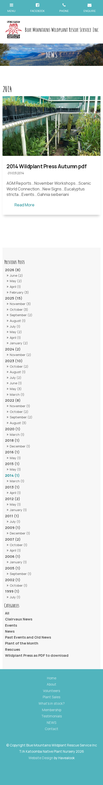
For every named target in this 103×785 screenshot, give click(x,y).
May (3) (16, 389)
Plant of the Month (21, 643)
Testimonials (51, 716)
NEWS (51, 722)
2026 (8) (13, 269)
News (9, 631)
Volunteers (51, 691)
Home (51, 678)
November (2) (20, 354)
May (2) (16, 281)
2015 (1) (12, 463)
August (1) (18, 320)
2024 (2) (13, 349)
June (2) (16, 275)
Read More (24, 205)
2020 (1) (12, 429)
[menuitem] (52, 678)
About (51, 684)
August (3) (18, 423)
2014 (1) (12, 475)
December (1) (20, 446)
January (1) (18, 510)
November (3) (20, 304)
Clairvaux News (18, 619)
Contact (51, 729)
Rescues (12, 649)
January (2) (19, 343)
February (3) (19, 292)
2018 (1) (12, 440)
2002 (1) (12, 579)
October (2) (19, 366)
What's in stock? (51, 703)
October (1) (19, 545)
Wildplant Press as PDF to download (36, 655)
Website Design (40, 758)
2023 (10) (14, 360)
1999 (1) (12, 591)
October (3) (19, 309)
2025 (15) (13, 298)
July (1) (15, 326)
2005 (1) (12, 568)
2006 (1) (12, 556)
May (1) (15, 458)
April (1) (15, 286)
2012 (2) (12, 498)
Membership (51, 710)
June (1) (16, 383)
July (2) (16, 377)
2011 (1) (12, 516)
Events (11, 625)
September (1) (21, 573)
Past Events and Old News (28, 637)
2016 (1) (12, 452)
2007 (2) (13, 539)
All (7, 613)
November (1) (20, 406)
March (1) (17, 394)
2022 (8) (13, 400)
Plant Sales (51, 697)
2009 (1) (12, 527)
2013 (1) (12, 487)
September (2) (21, 315)
